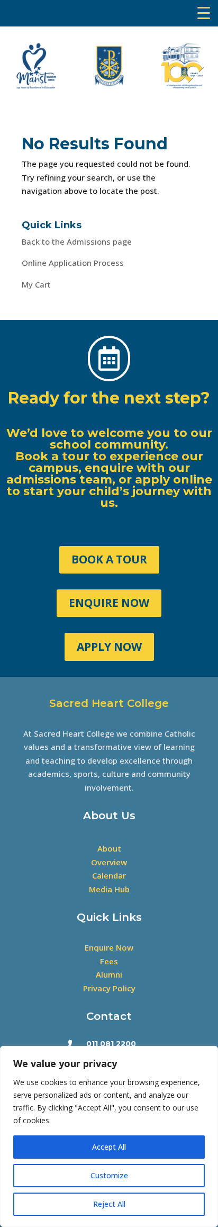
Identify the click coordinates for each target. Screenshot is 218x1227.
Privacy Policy (109, 988)
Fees (109, 961)
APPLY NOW (109, 646)
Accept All (109, 1147)
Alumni (109, 974)
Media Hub (109, 889)
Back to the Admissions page (77, 241)
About (109, 848)
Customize (109, 1175)
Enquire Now (109, 947)
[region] (109, 1136)
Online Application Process (73, 262)
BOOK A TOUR (109, 559)
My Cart (36, 284)
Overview (109, 862)
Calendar (109, 875)
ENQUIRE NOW (109, 602)
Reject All (109, 1204)
